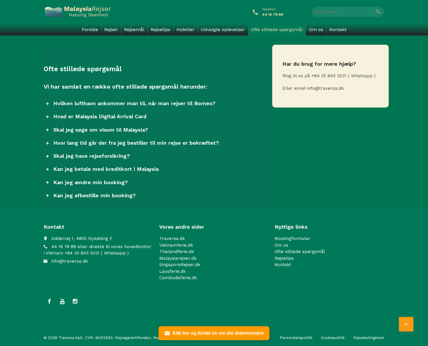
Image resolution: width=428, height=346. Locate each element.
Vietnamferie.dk (176, 245)
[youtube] (62, 301)
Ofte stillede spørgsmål (277, 29)
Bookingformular (292, 238)
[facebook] (49, 301)
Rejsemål (134, 29)
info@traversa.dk (69, 260)
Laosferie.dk (172, 271)
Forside (90, 29)
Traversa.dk (172, 238)
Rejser (111, 29)
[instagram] (75, 301)
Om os (316, 29)
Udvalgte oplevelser (223, 29)
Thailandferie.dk (176, 251)
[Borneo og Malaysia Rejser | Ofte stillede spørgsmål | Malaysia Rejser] (78, 11)
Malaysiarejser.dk (178, 258)
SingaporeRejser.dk (179, 264)
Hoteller (185, 29)
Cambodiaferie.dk (178, 277)
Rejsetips (160, 29)
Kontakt (337, 29)
